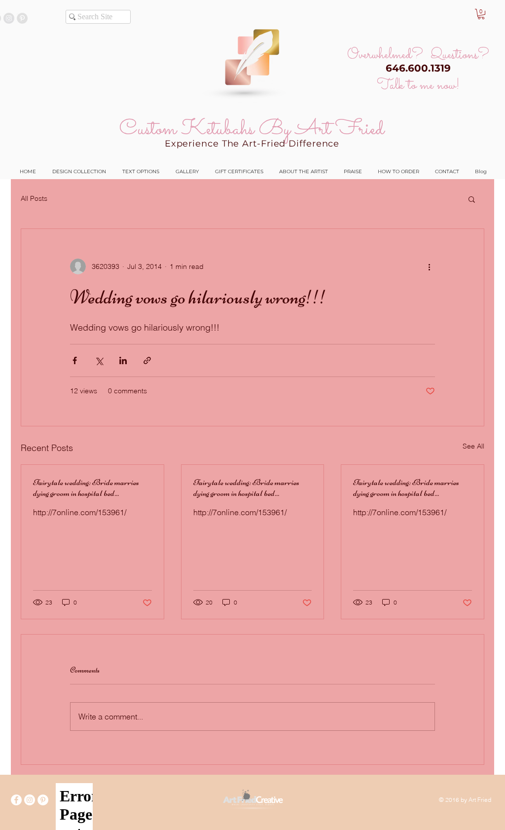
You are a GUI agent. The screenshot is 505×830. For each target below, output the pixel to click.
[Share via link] (147, 360)
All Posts (34, 198)
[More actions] (429, 266)
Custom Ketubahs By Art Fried (251, 129)
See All (473, 446)
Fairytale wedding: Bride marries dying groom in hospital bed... (86, 487)
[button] (481, 14)
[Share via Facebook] (74, 360)
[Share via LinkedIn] (123, 360)
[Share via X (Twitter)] (99, 360)
